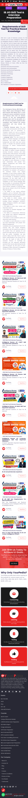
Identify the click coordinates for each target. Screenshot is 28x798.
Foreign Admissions (6, 727)
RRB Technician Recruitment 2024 (10, 745)
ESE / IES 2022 (4, 699)
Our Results (5, 779)
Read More (22, 287)
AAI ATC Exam (4, 716)
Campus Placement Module (8, 719)
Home (2, 20)
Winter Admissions (5, 753)
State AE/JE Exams (5, 709)
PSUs (2, 704)
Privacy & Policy (6, 776)
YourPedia (8, 286)
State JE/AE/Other (5, 750)
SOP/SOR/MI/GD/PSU (6, 748)
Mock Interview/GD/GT (7, 732)
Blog (6, 20)
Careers (4, 771)
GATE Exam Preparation (7, 730)
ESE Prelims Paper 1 (5, 724)
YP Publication (15, 8)
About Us (4, 760)
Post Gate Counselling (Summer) (9, 737)
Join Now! (14, 563)
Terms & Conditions (7, 773)
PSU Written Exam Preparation (8, 740)
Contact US (5, 763)
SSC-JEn (3, 706)
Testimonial (5, 781)
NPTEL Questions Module (7, 735)
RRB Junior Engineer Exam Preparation (10, 743)
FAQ (3, 768)
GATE (2, 701)
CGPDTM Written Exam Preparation (10, 722)
